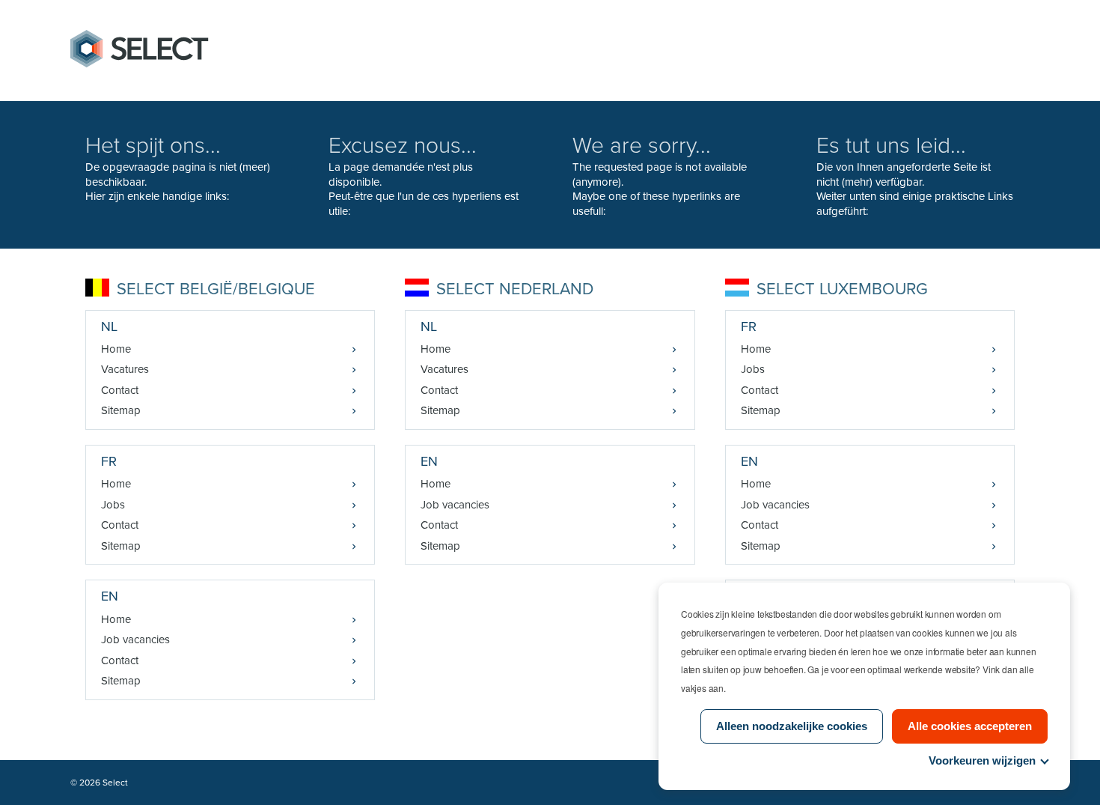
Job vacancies (135, 639)
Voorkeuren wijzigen (982, 760)
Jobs (113, 504)
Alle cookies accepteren (970, 726)
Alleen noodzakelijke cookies (791, 726)
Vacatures (125, 369)
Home (116, 349)
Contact (119, 390)
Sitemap (121, 410)
